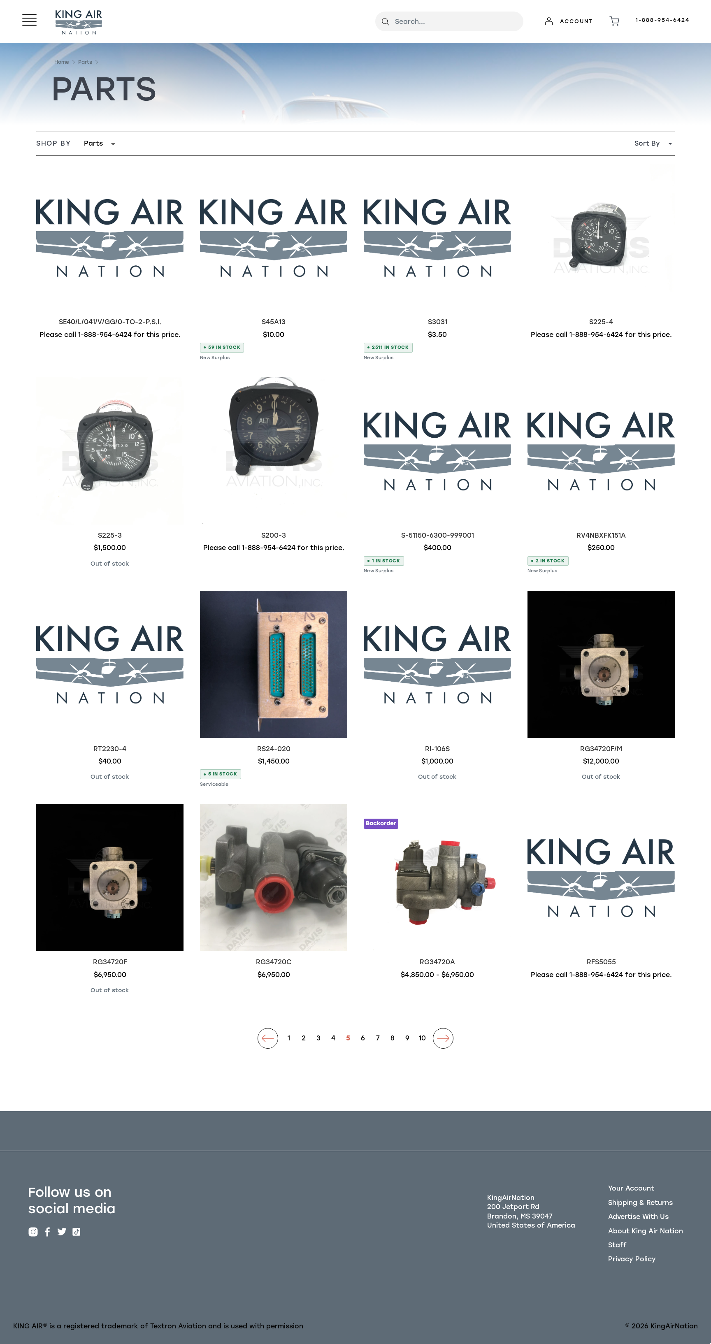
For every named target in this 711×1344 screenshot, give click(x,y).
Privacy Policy (632, 1259)
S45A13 (274, 322)
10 (422, 1038)
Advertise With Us (638, 1217)
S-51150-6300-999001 (437, 535)
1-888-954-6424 (663, 20)
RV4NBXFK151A (601, 535)
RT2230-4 (109, 749)
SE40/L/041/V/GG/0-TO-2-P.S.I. (110, 322)
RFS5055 (601, 962)
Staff (617, 1245)
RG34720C (274, 962)
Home (61, 62)
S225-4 (601, 322)
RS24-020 (273, 749)
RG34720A (437, 962)
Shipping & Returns (640, 1203)
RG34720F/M (601, 749)
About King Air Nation (645, 1231)
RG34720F (110, 962)
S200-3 (273, 535)
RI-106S (437, 749)
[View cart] (614, 21)
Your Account (631, 1188)
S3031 (437, 322)
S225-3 (110, 535)
